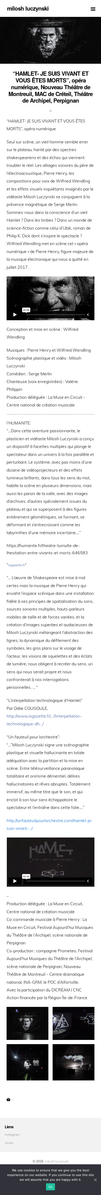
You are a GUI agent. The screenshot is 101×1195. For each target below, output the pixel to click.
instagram (12, 1134)
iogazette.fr (16, 565)
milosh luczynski (57, 1161)
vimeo (9, 1143)
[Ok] (95, 1179)
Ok (50, 1187)
